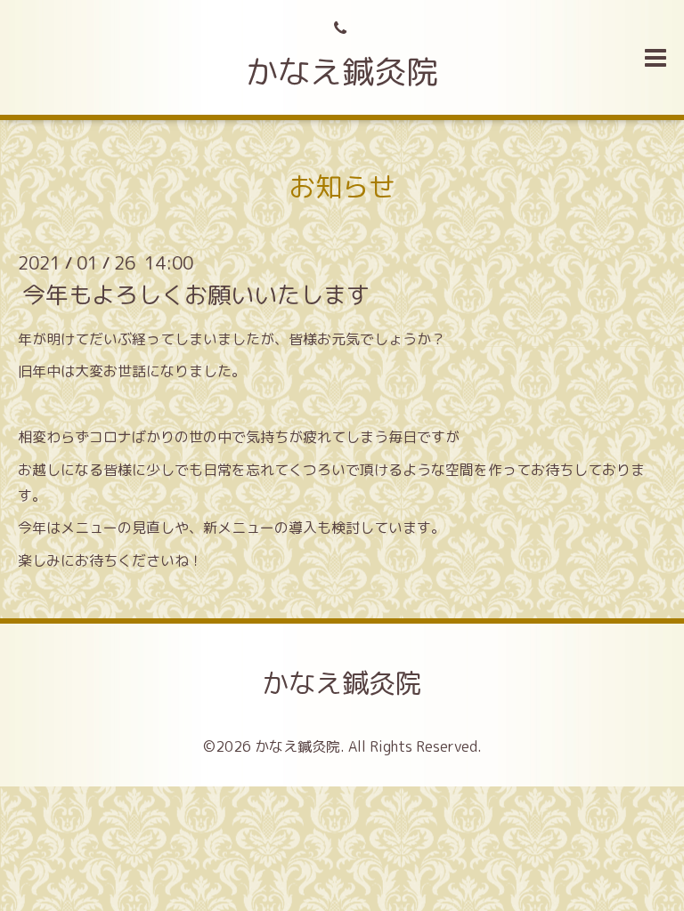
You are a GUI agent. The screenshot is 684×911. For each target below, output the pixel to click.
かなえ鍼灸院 (342, 71)
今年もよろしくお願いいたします (196, 294)
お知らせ (342, 187)
